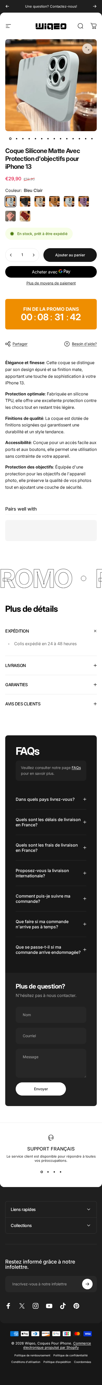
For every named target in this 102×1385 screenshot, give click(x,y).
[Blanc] (40, 201)
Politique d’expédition (57, 1362)
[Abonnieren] (87, 1284)
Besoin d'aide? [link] (84, 344)
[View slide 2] (48, 1172)
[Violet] (83, 201)
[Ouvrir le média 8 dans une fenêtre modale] (87, 48)
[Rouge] (25, 216)
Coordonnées (82, 1362)
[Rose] (10, 216)
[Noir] (25, 201)
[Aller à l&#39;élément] (10, 138)
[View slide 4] (60, 1172)
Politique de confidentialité (70, 1355)
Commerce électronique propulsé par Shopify (57, 1345)
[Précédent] (7, 6)
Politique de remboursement (32, 1355)
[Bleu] (69, 201)
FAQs (76, 767)
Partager (20, 344)
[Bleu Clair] (10, 201)
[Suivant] (94, 6)
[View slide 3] (54, 1172)
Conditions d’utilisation (25, 1362)
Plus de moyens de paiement (51, 283)
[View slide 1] (41, 1172)
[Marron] (54, 201)
